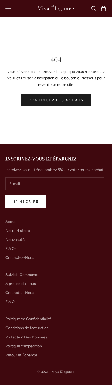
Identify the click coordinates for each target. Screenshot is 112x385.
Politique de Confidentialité (28, 319)
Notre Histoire (17, 230)
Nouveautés (15, 239)
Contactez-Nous (19, 257)
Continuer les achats (56, 100)
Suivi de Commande (22, 274)
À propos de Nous (20, 283)
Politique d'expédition (23, 346)
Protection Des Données (26, 337)
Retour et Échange (21, 355)
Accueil (11, 221)
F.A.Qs (11, 248)
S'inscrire (26, 201)
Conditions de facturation (27, 328)
